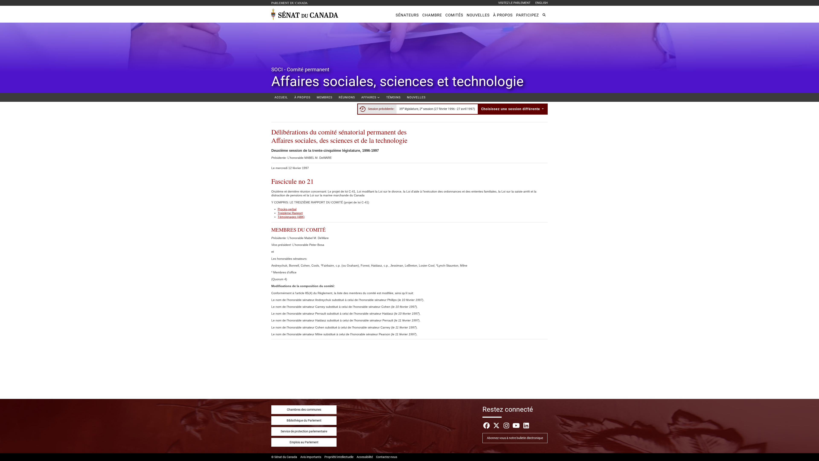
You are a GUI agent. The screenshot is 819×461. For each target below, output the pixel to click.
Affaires (369, 97)
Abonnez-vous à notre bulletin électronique (515, 438)
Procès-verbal (287, 209)
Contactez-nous (386, 457)
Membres (324, 97)
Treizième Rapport (290, 213)
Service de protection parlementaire (304, 431)
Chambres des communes (304, 409)
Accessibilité (365, 457)
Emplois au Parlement (304, 442)
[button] (407, 15)
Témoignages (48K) (291, 217)
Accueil (281, 97)
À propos (302, 97)
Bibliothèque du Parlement (304, 420)
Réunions (347, 97)
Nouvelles (416, 97)
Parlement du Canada (290, 3)
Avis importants (310, 457)
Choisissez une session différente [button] (511, 109)
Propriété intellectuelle (338, 457)
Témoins (393, 97)
